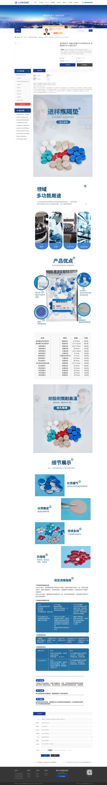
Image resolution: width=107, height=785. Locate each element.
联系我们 (76, 2)
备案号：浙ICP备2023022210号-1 (37, 783)
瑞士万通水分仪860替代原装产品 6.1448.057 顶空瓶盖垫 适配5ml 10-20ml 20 (18, 777)
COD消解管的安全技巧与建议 (22, 122)
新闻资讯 (53, 2)
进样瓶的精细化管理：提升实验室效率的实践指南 (23, 114)
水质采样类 (19, 93)
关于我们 (41, 2)
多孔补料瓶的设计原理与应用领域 (22, 133)
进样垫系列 (41, 37)
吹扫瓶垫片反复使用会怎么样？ (22, 117)
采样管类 (18, 87)
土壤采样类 (19, 84)
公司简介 (37, 773)
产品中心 (47, 2)
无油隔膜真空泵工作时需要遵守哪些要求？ (23, 125)
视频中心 (65, 2)
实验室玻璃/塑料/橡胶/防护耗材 (23, 81)
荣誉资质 (37, 776)
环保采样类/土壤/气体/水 (32, 37)
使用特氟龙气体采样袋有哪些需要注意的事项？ (23, 128)
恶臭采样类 (19, 90)
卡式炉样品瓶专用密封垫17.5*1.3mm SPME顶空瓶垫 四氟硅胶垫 (18, 778)
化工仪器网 (82, 783)
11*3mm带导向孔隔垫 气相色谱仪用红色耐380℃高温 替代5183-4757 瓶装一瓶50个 (18, 773)
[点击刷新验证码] (50, 750)
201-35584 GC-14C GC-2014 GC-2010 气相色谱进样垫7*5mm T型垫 (80, 762)
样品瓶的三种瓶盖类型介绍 (21, 136)
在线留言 (70, 2)
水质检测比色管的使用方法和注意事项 (23, 130)
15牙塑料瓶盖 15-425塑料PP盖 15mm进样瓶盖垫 (46, 762)
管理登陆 (86, 783)
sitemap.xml (90, 783)
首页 (35, 2)
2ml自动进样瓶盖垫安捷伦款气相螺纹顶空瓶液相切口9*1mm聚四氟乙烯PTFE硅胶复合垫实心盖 (18, 775)
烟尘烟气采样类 (20, 100)
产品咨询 (67, 65)
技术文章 (59, 2)
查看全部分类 (22, 104)
